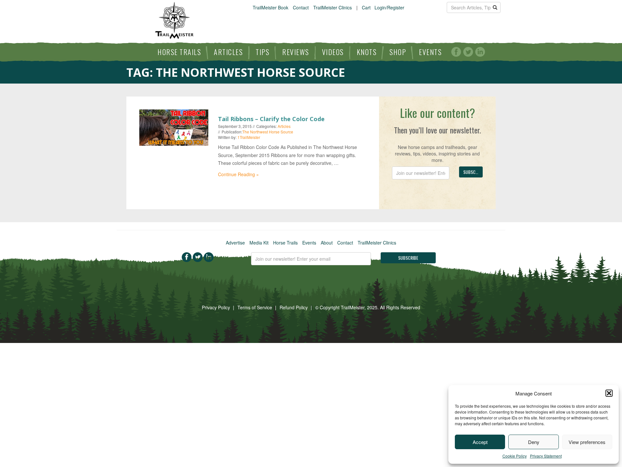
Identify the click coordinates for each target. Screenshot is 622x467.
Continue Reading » (238, 174)
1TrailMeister (248, 137)
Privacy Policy (216, 307)
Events (430, 52)
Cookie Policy (514, 456)
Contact (301, 7)
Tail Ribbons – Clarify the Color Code (271, 119)
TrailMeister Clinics (332, 7)
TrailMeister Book (270, 7)
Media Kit (259, 242)
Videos (333, 52)
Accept (480, 442)
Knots (367, 52)
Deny (533, 442)
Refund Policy (294, 307)
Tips (262, 52)
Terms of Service (254, 307)
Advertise (235, 242)
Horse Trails (179, 52)
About (327, 242)
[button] (609, 393)
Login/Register (389, 7)
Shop (397, 52)
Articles (228, 52)
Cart (366, 7)
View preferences (587, 442)
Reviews (295, 52)
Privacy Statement (546, 456)
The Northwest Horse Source (267, 131)
